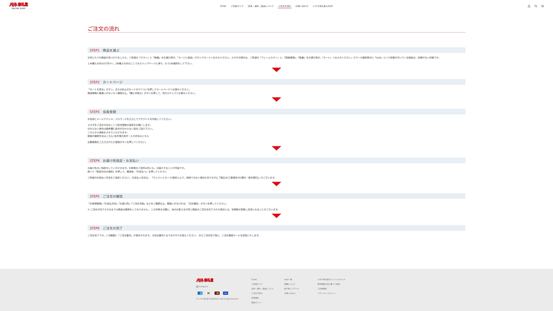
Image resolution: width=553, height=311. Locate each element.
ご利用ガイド (257, 284)
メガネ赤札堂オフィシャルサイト (331, 279)
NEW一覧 (288, 279)
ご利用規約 (322, 288)
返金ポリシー (257, 302)
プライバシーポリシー (326, 293)
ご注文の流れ (257, 293)
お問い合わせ (290, 293)
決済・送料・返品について (262, 288)
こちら (109, 136)
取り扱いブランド (291, 288)
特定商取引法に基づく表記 (328, 284)
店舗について (290, 284)
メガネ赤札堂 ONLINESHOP (208, 299)
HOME (254, 279)
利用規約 (255, 297)
